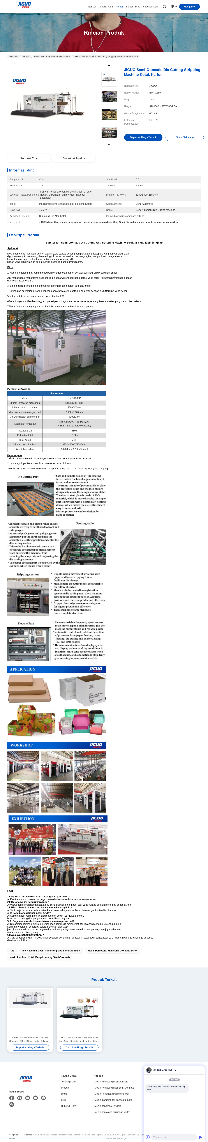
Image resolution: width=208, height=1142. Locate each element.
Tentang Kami (105, 6)
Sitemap (28, 1134)
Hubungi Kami (150, 6)
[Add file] (148, 1137)
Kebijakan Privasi (13, 1136)
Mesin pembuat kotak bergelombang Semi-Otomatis (39, 957)
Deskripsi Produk (73, 158)
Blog (137, 6)
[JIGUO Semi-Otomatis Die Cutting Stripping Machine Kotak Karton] (47, 104)
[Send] (200, 1137)
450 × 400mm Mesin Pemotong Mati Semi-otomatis (51, 950)
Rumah (92, 6)
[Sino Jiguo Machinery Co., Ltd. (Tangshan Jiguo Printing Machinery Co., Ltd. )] (24, 6)
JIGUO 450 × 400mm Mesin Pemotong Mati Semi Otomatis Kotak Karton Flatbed (79, 1039)
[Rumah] (25, 1082)
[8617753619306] (43, 1098)
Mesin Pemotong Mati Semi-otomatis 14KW (112, 950)
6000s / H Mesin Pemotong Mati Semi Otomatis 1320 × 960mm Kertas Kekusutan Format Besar (30, 1039)
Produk (119, 6)
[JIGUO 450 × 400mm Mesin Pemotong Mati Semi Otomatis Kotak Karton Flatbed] (79, 1011)
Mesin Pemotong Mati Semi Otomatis (52, 56)
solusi (129, 6)
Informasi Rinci (29, 158)
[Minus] (200, 1070)
